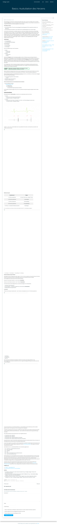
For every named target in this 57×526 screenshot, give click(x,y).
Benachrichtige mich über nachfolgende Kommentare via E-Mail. (15, 511)
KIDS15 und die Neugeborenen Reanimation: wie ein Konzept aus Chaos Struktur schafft (47, 22)
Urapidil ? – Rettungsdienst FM (10, 467)
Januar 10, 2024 (11, 19)
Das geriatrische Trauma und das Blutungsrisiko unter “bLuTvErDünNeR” (48, 41)
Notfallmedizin (22, 480)
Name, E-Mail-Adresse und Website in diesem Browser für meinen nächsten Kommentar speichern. (20, 509)
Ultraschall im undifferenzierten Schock (47, 27)
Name (5, 503)
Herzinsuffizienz (13, 480)
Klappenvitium (17, 480)
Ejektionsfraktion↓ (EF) (9, 84)
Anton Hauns (6, 19)
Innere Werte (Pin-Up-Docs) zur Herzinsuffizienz (12, 468)
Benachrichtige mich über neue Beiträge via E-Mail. (13, 513)
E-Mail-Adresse (6, 506)
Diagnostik (9, 479)
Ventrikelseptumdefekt (27, 444)
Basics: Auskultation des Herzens (46, 28)
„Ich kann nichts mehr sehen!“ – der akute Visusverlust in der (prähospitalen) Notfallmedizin (47, 25)
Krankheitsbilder (13, 479)
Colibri (38, 523)
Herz (9, 480)
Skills (16, 479)
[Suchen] (53, 18)
